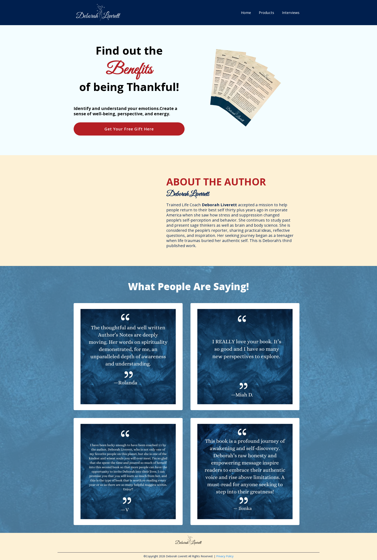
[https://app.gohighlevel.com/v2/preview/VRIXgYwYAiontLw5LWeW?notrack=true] (98, 12)
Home (246, 12)
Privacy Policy (224, 556)
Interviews (290, 12)
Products (266, 12)
